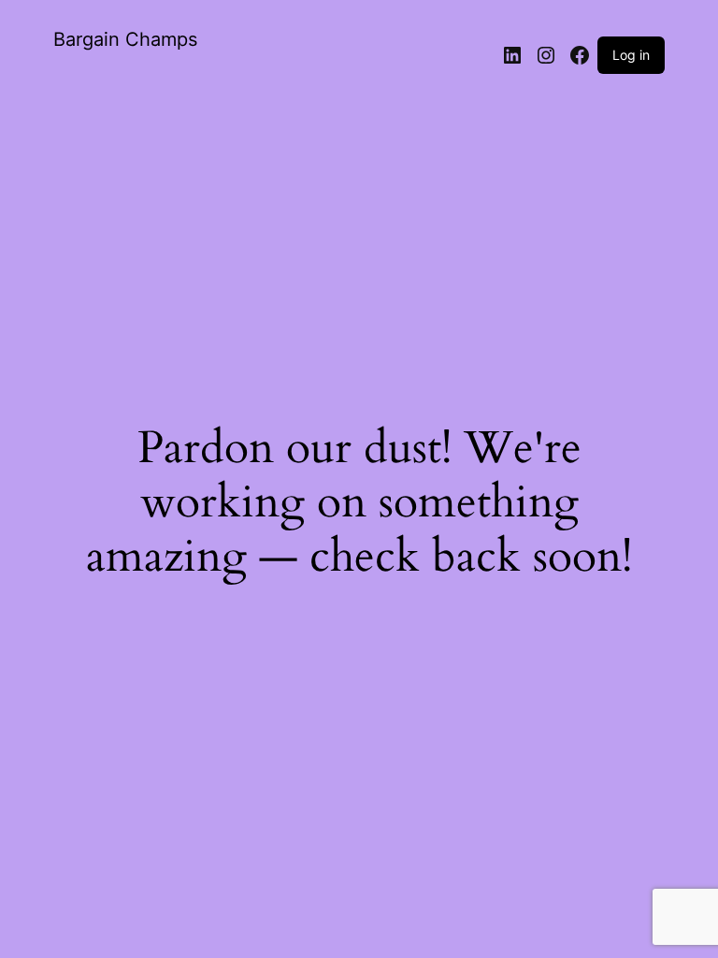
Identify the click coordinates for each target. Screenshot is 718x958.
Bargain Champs (125, 39)
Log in (631, 55)
